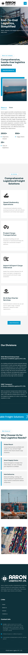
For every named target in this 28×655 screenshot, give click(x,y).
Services (4, 610)
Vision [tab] (11, 107)
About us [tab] (4, 107)
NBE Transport (13, 385)
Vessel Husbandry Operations (11, 203)
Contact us (4, 614)
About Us (4, 607)
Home (3, 604)
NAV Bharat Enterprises (13, 357)
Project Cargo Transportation (9, 234)
